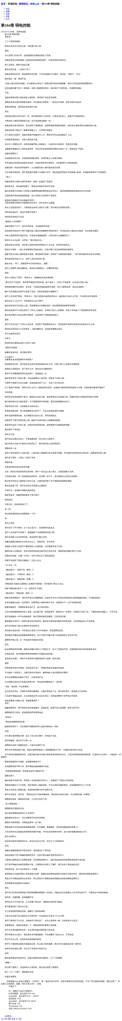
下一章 (18, 1019)
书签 (9, 1019)
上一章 (4, 1019)
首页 (3, 4)
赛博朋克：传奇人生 (29, 4)
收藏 (8, 11)
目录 (13, 1019)
